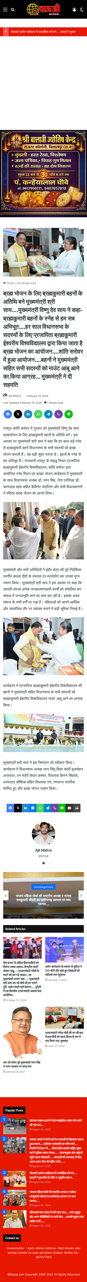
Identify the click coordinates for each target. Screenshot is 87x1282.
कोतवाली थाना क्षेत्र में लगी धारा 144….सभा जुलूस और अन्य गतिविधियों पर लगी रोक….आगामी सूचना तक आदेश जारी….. (57, 1217)
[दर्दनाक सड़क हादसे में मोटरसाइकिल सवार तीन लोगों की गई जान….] (14, 1126)
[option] (43, 895)
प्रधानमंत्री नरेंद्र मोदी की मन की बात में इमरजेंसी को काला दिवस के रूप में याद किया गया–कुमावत (64, 1036)
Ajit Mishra (15, 395)
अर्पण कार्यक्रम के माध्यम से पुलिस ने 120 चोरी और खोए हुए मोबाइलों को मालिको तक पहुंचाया (63, 970)
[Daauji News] (43, 9)
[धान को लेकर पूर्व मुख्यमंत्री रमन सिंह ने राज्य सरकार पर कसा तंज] (22, 1032)
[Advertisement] (43, 84)
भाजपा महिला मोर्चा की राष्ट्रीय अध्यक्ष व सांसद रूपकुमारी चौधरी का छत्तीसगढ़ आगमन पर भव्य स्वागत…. (43, 900)
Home (10, 283)
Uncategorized (26, 283)
